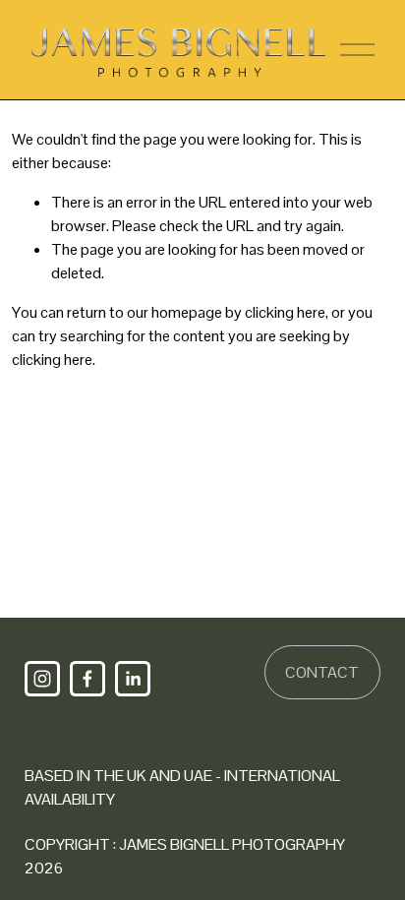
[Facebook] (87, 678)
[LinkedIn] (132, 678)
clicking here (285, 312)
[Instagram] (42, 678)
